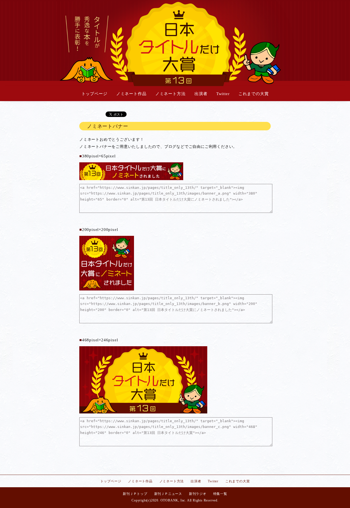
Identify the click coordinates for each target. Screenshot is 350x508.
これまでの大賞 (253, 94)
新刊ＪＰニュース (168, 494)
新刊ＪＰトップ (135, 494)
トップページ (94, 94)
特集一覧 (220, 494)
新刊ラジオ (197, 494)
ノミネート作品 (131, 94)
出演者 (200, 94)
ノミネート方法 (170, 94)
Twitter (223, 94)
